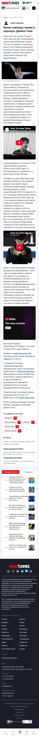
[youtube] (22, 571)
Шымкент (5, 622)
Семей (22, 622)
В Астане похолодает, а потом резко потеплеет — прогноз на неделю (18, 507)
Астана (4, 619)
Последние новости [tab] (11, 472)
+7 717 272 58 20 (7, 676)
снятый (15, 405)
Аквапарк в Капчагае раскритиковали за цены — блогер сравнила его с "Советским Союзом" (18, 480)
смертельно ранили (22, 353)
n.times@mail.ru (7, 686)
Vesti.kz (18, 47)
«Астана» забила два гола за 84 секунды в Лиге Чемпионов (18, 462)
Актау (4, 626)
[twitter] (26, 571)
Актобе (22, 626)
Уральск (5, 645)
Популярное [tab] (28, 472)
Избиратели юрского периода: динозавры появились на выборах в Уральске (17, 537)
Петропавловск (7, 639)
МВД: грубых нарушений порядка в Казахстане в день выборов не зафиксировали (17, 526)
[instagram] (17, 571)
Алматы (22, 619)
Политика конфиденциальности (19, 706)
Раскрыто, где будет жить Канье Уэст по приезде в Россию (18, 547)
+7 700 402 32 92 (7, 679)
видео (21, 442)
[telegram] (30, 571)
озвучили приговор (25, 371)
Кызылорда (6, 635)
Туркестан (23, 642)
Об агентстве (19, 712)
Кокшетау (5, 632)
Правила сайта (19, 709)
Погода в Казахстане (9, 658)
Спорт (5, 17)
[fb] (13, 571)
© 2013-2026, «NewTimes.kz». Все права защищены (19, 703)
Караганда (23, 629)
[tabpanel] (19, 514)
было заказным (27, 398)
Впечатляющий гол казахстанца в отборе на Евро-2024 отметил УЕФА (19, 453)
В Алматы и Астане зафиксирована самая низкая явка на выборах (17, 489)
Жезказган (23, 645)
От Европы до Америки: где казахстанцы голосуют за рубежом (18, 516)
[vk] (8, 571)
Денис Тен (30, 442)
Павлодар (23, 635)
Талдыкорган (24, 639)
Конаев (22, 649)
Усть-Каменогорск (8, 649)
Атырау (4, 629)
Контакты (19, 718)
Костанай (23, 632)
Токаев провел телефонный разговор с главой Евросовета (18, 498)
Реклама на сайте (19, 715)
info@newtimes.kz (8, 693)
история (15, 444)
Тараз (4, 642)
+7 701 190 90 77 (7, 696)
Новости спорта (11, 442)
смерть (8, 444)
